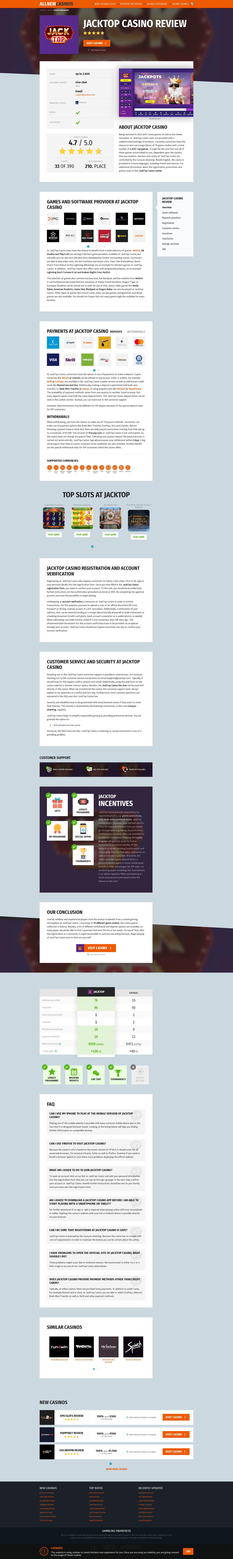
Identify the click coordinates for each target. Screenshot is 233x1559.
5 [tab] (104, 246)
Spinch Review (133, 1360)
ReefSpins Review (145, 1516)
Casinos (50, 10)
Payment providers (171, 217)
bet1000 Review (95, 1516)
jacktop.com (156, 118)
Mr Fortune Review (108, 1361)
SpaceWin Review (96, 1505)
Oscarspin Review (47, 1501)
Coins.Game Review (97, 1508)
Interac (85, 388)
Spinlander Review (146, 1508)
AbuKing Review (46, 1512)
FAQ (164, 249)
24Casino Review (145, 1497)
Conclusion (167, 238)
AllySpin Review (145, 1520)
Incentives (167, 233)
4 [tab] (100, 246)
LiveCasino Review (96, 1493)
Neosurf (121, 388)
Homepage (43, 10)
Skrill (49, 381)
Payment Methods (131, 4)
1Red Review (94, 1497)
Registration (168, 223)
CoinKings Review (96, 1501)
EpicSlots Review (47, 1493)
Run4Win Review (59, 1360)
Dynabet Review (145, 1505)
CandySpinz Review (146, 1501)
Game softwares (170, 212)
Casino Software (156, 4)
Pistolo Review (46, 1520)
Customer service (170, 228)
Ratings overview (170, 243)
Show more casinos (116, 1469)
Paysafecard (135, 388)
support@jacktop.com (85, 94)
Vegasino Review (145, 1512)
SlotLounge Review (48, 1516)
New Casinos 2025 (104, 4)
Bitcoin (65, 377)
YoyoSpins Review (47, 1508)
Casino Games (180, 4)
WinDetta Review (84, 1360)
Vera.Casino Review (97, 1512)
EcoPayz (59, 381)
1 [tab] (88, 246)
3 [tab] (96, 246)
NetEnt (136, 250)
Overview (167, 207)
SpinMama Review (47, 1505)
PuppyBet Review (47, 1497)
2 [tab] (92, 246)
